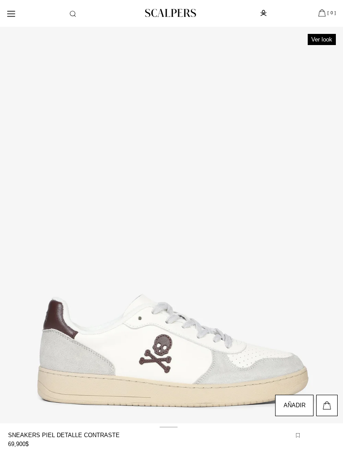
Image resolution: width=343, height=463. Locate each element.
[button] (73, 14)
